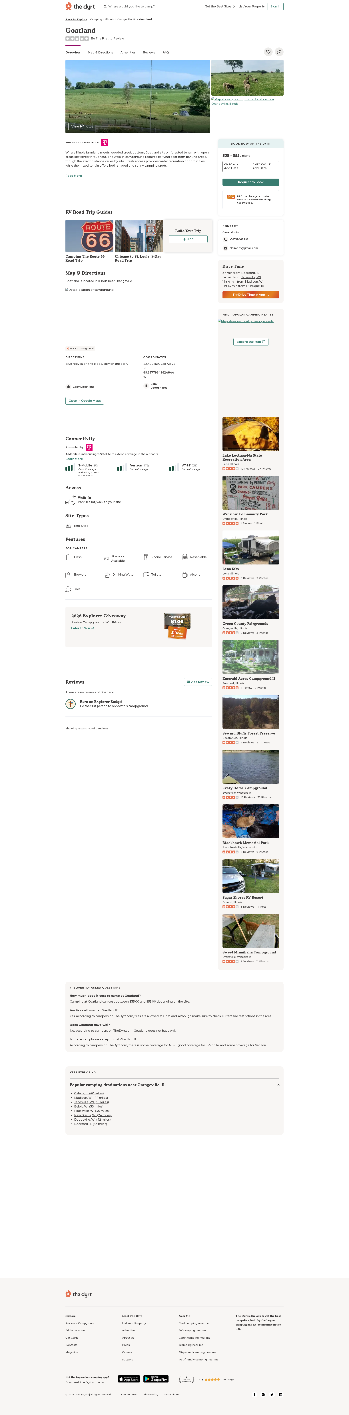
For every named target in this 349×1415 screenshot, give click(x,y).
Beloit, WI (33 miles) (88, 1106)
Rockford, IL (250, 273)
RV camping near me (192, 1330)
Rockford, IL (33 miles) (90, 1124)
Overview (73, 52)
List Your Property (251, 6)
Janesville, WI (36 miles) (91, 1102)
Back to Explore (76, 19)
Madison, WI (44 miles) (91, 1098)
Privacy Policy (150, 1394)
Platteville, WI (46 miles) (92, 1111)
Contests (71, 1345)
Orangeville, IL (126, 19)
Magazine (71, 1352)
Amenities (128, 52)
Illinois (109, 19)
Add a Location (75, 1330)
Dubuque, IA (255, 286)
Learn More (74, 459)
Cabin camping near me (194, 1337)
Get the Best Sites (218, 6)
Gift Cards (71, 1337)
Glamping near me (191, 1345)
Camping (96, 19)
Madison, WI (254, 281)
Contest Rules (129, 1394)
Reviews (149, 52)
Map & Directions (100, 52)
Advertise (128, 1330)
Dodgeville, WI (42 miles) (92, 1119)
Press (126, 1345)
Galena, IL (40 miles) (89, 1093)
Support (127, 1359)
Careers (127, 1352)
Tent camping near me (194, 1323)
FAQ (166, 52)
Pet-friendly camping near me (198, 1359)
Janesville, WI (251, 277)
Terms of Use (171, 1394)
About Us (128, 1337)
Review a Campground (80, 1323)
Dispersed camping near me (197, 1352)
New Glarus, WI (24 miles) (93, 1115)
